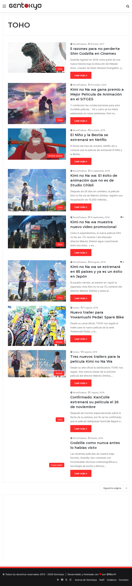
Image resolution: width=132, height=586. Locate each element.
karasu (76, 307)
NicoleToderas (80, 44)
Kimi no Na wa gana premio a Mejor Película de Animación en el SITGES (97, 94)
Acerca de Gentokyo (86, 579)
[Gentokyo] (25, 6)
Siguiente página (112, 488)
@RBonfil (111, 574)
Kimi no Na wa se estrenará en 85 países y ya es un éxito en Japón (96, 271)
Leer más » (81, 75)
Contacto (124, 579)
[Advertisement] (66, 528)
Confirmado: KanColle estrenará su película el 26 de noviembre (94, 402)
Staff (101, 579)
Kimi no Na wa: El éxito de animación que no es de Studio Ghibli (93, 180)
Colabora (111, 579)
